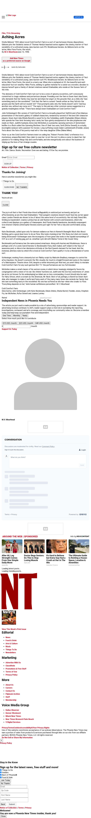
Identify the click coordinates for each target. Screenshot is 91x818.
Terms (22, 167)
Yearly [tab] (24, 315)
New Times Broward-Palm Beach (20, 719)
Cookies (17, 728)
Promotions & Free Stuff (16, 669)
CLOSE (5, 205)
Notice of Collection (10, 167)
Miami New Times (13, 716)
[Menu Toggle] (3, 17)
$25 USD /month (26, 323)
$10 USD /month (10, 323)
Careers (9, 688)
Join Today (5, 780)
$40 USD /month (42, 323)
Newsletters (11, 652)
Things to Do (7, 770)
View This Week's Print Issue (14, 629)
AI (32, 728)
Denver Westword (13, 713)
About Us (9, 685)
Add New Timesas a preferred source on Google (16, 59)
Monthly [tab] (16, 315)
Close (3, 816)
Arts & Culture (12, 643)
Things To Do (11, 649)
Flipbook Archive (13, 694)
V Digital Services (13, 722)
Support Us (79, 17)
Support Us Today (9, 329)
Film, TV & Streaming (11, 33)
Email (4, 157)
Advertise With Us (13, 662)
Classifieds (10, 666)
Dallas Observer (12, 710)
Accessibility (25, 728)
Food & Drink (11, 640)
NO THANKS (21, 187)
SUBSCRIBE (9, 187)
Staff (8, 697)
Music (8, 646)
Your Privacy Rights (41, 728)
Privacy (30, 167)
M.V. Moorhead (10, 52)
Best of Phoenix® (9, 775)
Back (3, 804)
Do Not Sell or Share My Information (17, 737)
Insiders (5, 772)
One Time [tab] (7, 315)
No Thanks (5, 783)
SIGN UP (7, 164)
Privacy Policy (11, 675)
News (8, 637)
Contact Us (10, 691)
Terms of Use (11, 672)
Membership (11, 700)
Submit (12, 804)
